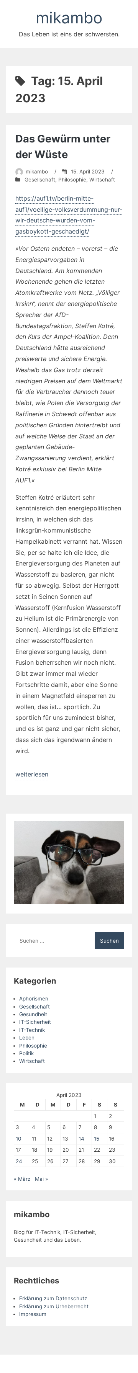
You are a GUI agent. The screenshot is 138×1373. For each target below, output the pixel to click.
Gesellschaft (40, 180)
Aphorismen (33, 998)
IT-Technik (32, 1030)
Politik (26, 1053)
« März (22, 1179)
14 (81, 1139)
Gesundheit (33, 1014)
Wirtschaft (102, 180)
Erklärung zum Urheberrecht (54, 1306)
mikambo (69, 17)
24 (19, 1161)
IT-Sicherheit (35, 1022)
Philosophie (72, 180)
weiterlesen (31, 775)
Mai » (41, 1179)
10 (18, 1139)
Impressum (32, 1314)
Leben (26, 1038)
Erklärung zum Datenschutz (53, 1298)
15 (96, 1139)
